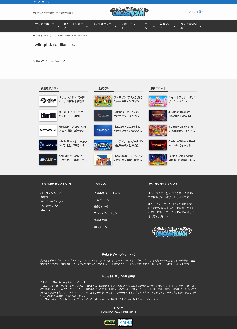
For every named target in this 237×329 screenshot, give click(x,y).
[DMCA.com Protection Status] (125, 322)
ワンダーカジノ (49, 205)
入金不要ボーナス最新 (107, 193)
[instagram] (39, 2)
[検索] (47, 2)
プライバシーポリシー (107, 213)
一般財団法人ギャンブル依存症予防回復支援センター (136, 264)
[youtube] (43, 2)
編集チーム (100, 226)
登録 (201, 11)
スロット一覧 (102, 199)
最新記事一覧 (102, 206)
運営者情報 (100, 220)
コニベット (46, 209)
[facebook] (35, 2)
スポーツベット (129, 25)
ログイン (191, 11)
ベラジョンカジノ (50, 193)
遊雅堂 (44, 197)
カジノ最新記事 (188, 25)
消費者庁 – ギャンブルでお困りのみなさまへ (84, 264)
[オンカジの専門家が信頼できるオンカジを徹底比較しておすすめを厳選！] (129, 12)
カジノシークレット (52, 201)
